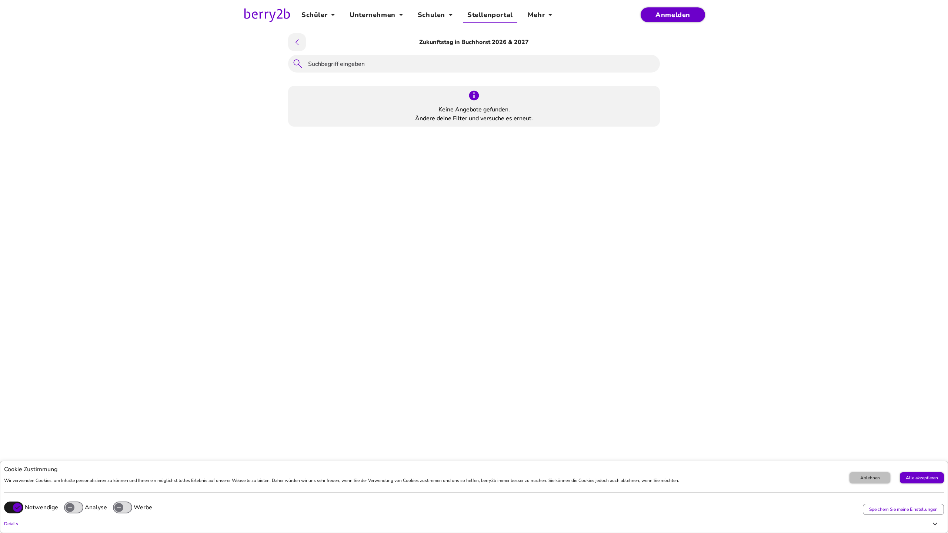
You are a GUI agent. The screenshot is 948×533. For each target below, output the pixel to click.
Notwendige (41, 507)
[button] (472, 524)
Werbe (143, 507)
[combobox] (481, 65)
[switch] (73, 507)
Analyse (96, 507)
